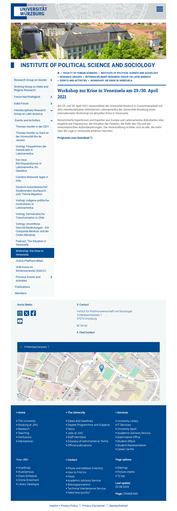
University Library (127, 421)
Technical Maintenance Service (87, 488)
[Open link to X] (27, 313)
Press (71, 476)
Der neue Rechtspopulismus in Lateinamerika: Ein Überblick (28, 165)
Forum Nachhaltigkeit (27, 96)
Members (21, 293)
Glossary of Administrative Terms (88, 441)
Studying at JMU (28, 424)
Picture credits (126, 471)
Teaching (23, 433)
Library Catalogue (28, 484)
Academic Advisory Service (133, 433)
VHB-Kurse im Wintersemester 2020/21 (31, 268)
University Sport (126, 429)
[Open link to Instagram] (20, 313)
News (71, 429)
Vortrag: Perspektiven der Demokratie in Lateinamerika (31, 150)
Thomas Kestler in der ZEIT (32, 126)
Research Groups (71, 77)
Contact (84, 304)
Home (21, 412)
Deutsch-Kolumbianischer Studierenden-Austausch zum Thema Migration (31, 190)
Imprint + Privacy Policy (63, 505)
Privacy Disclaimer (93, 505)
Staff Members (77, 437)
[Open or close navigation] (159, 9)
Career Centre (125, 449)
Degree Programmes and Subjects (89, 424)
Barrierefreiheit (118, 505)
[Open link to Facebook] (34, 313)
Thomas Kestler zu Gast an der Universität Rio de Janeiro (32, 136)
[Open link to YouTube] (20, 321)
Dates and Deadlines (80, 421)
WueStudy (24, 467)
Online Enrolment (28, 480)
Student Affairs (126, 441)
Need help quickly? (79, 492)
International (25, 441)
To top (121, 476)
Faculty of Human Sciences (80, 73)
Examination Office (128, 437)
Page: (118, 493)
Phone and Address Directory (85, 468)
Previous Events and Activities (28, 278)
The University (26, 421)
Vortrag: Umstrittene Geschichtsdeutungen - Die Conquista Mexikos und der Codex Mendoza (32, 229)
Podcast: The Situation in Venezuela (31, 243)
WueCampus (26, 471)
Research (24, 429)
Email (84, 325)
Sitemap (122, 467)
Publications (22, 287)
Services (122, 412)
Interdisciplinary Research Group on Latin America (30, 112)
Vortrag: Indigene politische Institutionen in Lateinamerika (32, 204)
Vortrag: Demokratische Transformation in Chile (30, 215)
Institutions (25, 437)
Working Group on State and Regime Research (31, 88)
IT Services (124, 424)
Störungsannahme (79, 484)
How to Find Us (77, 472)
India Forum (21, 103)
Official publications (80, 445)
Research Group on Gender (30, 80)
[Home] (58, 73)
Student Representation (131, 445)
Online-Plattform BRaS (29, 260)
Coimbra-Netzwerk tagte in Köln (32, 178)
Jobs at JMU (75, 433)
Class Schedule (27, 476)
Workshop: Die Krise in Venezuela (29, 252)
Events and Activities (27, 120)
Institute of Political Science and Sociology (88, 65)
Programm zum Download (73, 137)
